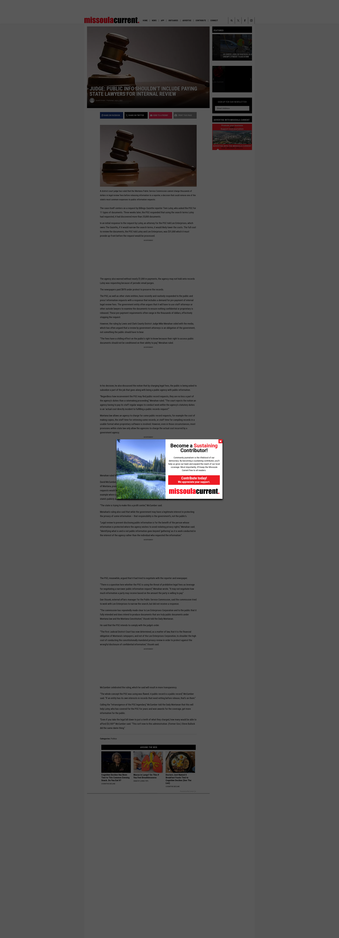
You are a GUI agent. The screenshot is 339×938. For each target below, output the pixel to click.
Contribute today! (194, 479)
